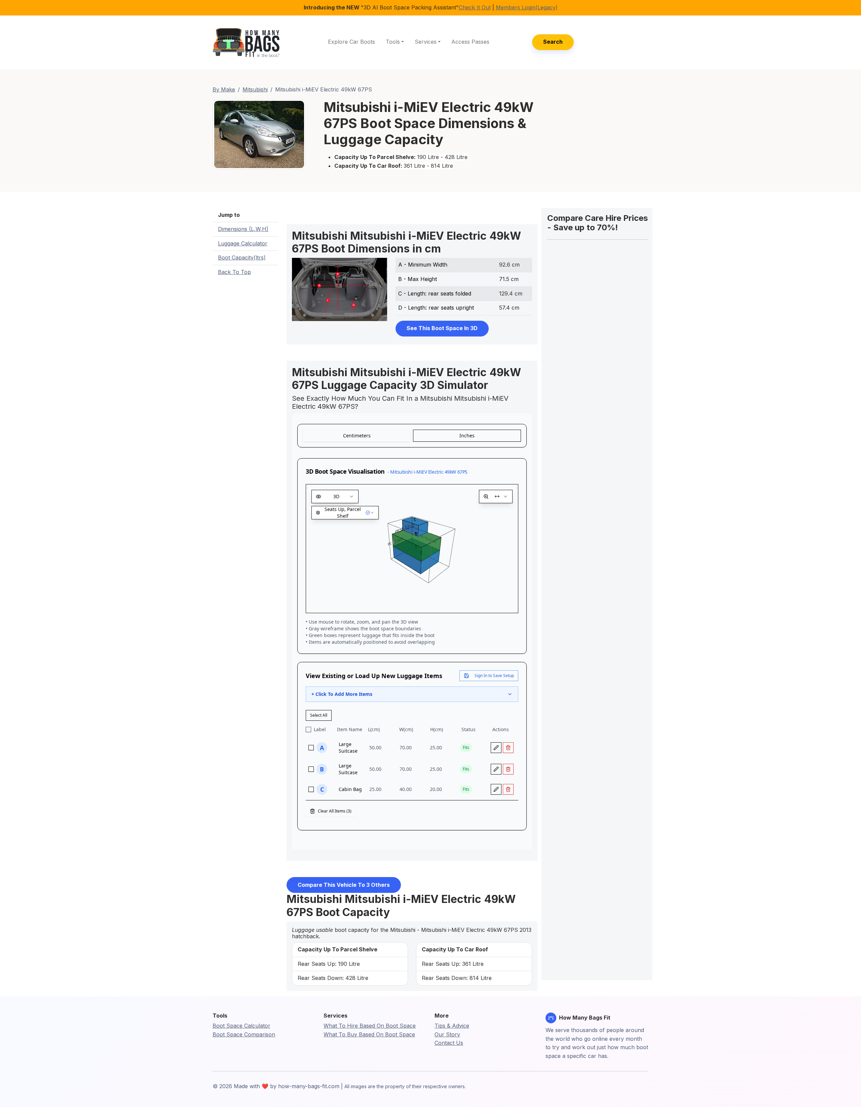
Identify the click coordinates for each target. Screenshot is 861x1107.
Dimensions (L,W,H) (243, 229)
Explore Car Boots (351, 41)
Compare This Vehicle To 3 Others (344, 884)
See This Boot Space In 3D (442, 328)
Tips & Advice (452, 1025)
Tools (393, 41)
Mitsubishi (255, 89)
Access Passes (470, 41)
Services (426, 41)
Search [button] (553, 41)
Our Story (447, 1034)
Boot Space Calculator (241, 1025)
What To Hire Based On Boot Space (370, 1025)
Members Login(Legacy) (527, 7)
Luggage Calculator (242, 243)
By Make (224, 89)
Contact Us (449, 1042)
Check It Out (475, 7)
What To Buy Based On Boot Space (369, 1034)
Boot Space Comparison (244, 1034)
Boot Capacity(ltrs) (242, 257)
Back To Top (234, 272)
